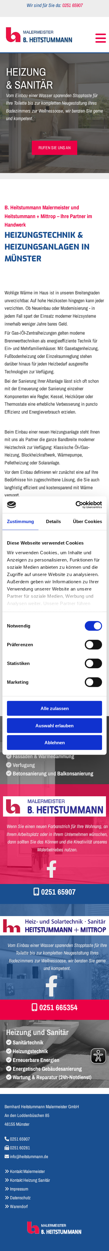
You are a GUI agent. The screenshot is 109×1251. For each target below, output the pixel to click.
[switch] (93, 645)
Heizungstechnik (30, 1051)
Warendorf (16, 1206)
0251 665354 (58, 1007)
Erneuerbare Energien (36, 1060)
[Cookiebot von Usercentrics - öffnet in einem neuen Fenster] (77, 505)
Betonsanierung (30, 773)
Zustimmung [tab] (20, 521)
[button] (91, 35)
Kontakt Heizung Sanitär (30, 1180)
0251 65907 (58, 891)
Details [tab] (53, 521)
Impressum (19, 1189)
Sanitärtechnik (28, 1042)
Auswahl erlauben (54, 725)
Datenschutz (20, 1197)
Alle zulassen (55, 708)
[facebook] (51, 869)
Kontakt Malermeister (27, 1171)
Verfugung (24, 765)
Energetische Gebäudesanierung (47, 1069)
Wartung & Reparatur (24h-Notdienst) (52, 1077)
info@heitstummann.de (29, 1156)
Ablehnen (55, 742)
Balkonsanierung (75, 773)
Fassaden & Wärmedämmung (43, 756)
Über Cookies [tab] (87, 521)
